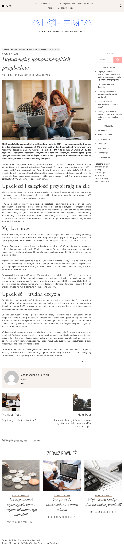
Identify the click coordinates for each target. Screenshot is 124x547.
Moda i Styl (77, 3)
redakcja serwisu (41, 75)
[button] (38, 529)
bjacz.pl (98, 169)
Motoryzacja (89, 3)
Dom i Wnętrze (64, 3)
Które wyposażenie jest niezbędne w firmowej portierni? (108, 94)
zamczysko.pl (101, 175)
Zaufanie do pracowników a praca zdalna (62, 505)
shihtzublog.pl (101, 167)
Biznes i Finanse (48, 3)
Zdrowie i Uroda (68, 8)
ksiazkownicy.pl (102, 181)
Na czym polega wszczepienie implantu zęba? (108, 104)
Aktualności (34, 3)
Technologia (53, 8)
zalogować (14, 441)
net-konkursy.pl (102, 178)
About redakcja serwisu (35, 375)
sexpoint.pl (100, 172)
